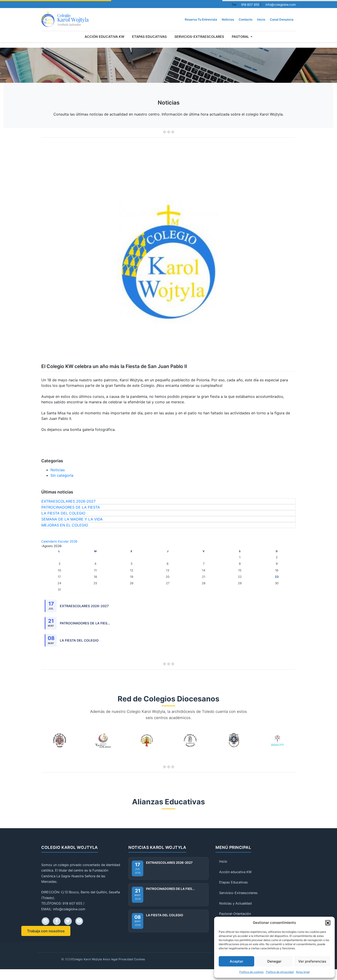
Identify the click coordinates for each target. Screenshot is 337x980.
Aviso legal (303, 972)
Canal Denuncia (281, 19)
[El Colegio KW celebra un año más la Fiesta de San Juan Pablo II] (65, 19)
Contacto (245, 19)
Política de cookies (251, 972)
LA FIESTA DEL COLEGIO (63, 513)
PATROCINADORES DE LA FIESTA (70, 507)
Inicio (261, 19)
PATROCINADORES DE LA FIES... (85, 623)
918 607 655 (250, 4)
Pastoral (241, 37)
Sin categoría (61, 475)
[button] (328, 922)
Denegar (274, 961)
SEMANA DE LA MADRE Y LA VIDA (72, 519)
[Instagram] (45, 921)
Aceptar (236, 961)
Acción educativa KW (104, 37)
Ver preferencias (312, 961)
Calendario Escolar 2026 (59, 541)
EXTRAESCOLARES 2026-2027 (68, 501)
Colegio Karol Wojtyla (87, 959)
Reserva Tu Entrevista (201, 19)
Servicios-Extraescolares (199, 37)
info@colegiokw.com (280, 4)
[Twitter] (68, 921)
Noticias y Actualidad (235, 903)
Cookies (139, 959)
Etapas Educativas (149, 37)
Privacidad (126, 959)
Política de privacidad (280, 972)
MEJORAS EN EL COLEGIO (64, 525)
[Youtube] (79, 921)
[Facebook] (56, 921)
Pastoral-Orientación (235, 914)
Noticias (228, 19)
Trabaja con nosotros (46, 931)
